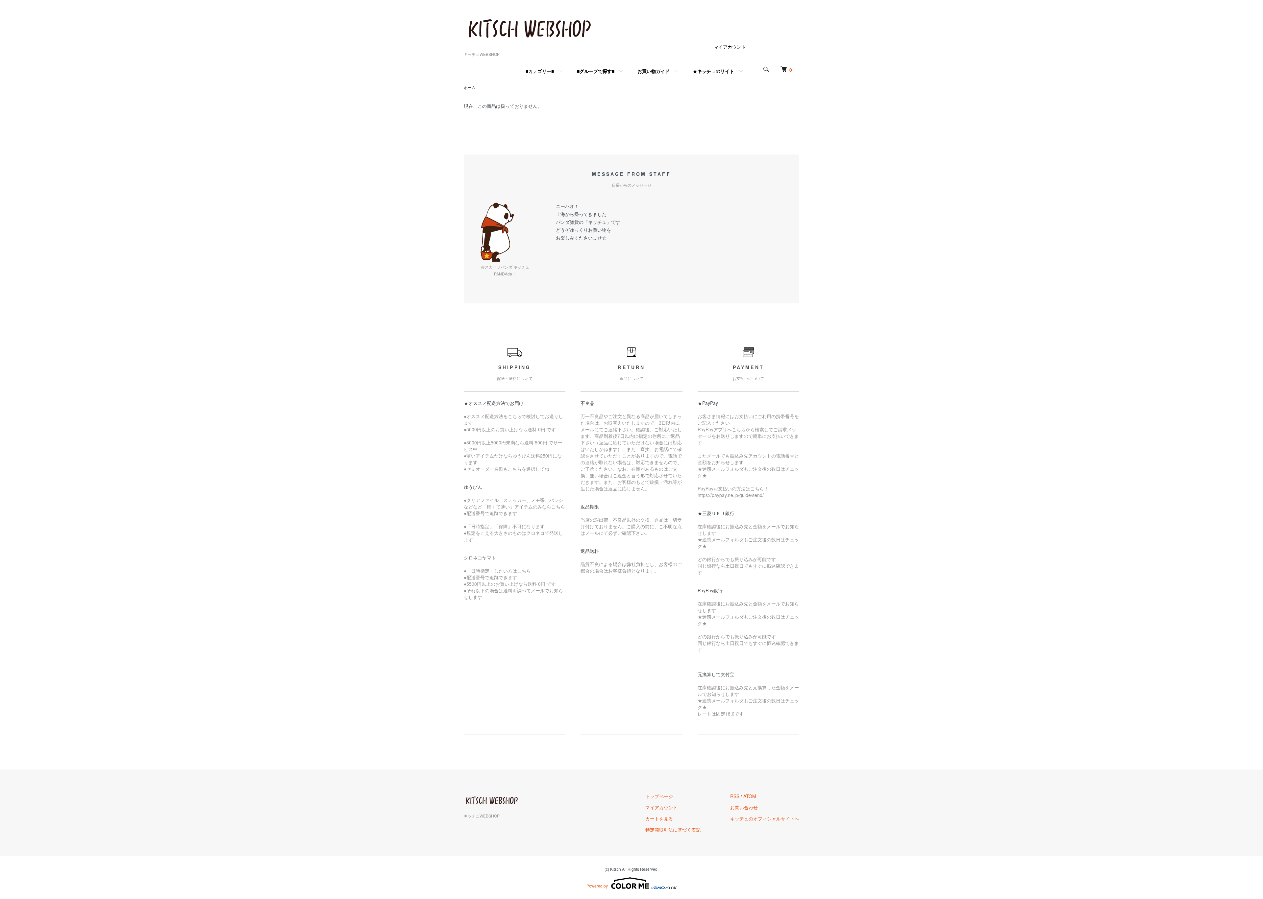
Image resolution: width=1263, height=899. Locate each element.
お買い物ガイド (653, 71)
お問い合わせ (744, 807)
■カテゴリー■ (540, 71)
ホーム (470, 87)
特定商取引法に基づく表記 (673, 829)
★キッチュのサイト (713, 71)
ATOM (749, 796)
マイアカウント (730, 46)
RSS (734, 796)
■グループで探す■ (595, 71)
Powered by (597, 885)
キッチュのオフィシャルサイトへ (764, 818)
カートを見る (659, 818)
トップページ (659, 796)
